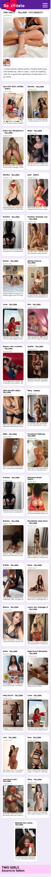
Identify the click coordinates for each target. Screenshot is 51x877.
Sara (29, 737)
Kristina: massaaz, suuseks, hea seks (37, 218)
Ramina (6, 521)
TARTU (7, 88)
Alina (29, 779)
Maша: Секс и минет (12, 346)
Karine (6, 261)
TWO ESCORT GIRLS (11, 390)
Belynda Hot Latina (23, 823)
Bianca (6, 607)
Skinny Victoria (34, 261)
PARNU (37, 390)
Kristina (6, 217)
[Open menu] (45, 5)
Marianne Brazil (34, 477)
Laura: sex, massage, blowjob (37, 608)
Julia (29, 174)
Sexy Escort (8, 695)
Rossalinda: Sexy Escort (37, 522)
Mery (29, 390)
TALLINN (22, 12)
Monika (30, 86)
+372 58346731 (35, 12)
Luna (5, 304)
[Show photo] (6, 62)
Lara (5, 737)
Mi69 (5, 434)
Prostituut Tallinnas (36, 434)
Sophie (30, 346)
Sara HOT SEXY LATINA (13, 86)
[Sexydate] (13, 3)
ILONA (6, 565)
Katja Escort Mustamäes (37, 652)
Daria (29, 565)
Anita (5, 651)
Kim (29, 304)
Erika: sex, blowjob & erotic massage (13, 131)
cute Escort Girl (10, 779)
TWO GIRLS (9, 12)
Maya (29, 130)
